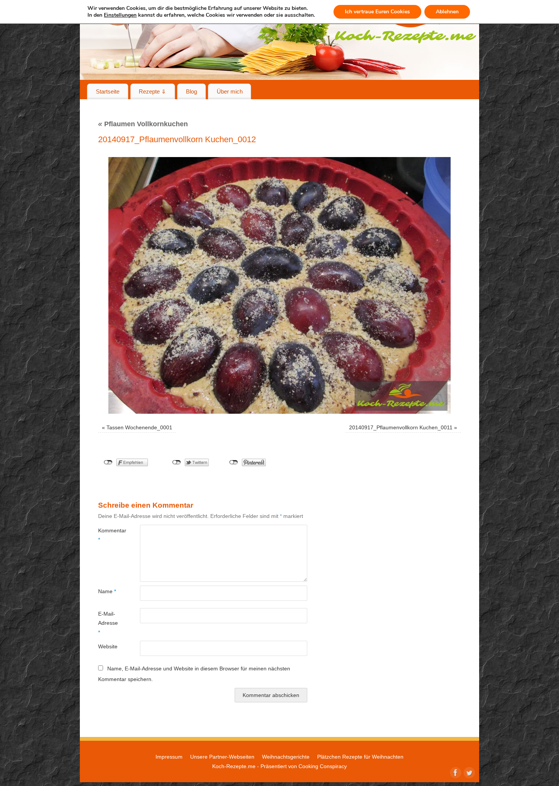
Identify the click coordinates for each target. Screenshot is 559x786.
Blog (191, 91)
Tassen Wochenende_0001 (139, 427)
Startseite (107, 91)
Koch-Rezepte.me (234, 766)
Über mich (230, 91)
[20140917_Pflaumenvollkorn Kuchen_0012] (279, 285)
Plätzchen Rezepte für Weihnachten (360, 757)
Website (108, 646)
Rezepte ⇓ (152, 91)
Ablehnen (447, 11)
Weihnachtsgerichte (286, 757)
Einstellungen (120, 15)
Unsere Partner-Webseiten (222, 757)
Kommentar (108, 535)
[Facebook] (455, 772)
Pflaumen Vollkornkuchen (143, 124)
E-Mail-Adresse (108, 623)
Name (107, 591)
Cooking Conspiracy (323, 766)
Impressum (169, 757)
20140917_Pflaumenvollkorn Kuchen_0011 (401, 427)
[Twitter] (468, 772)
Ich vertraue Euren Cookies (377, 11)
